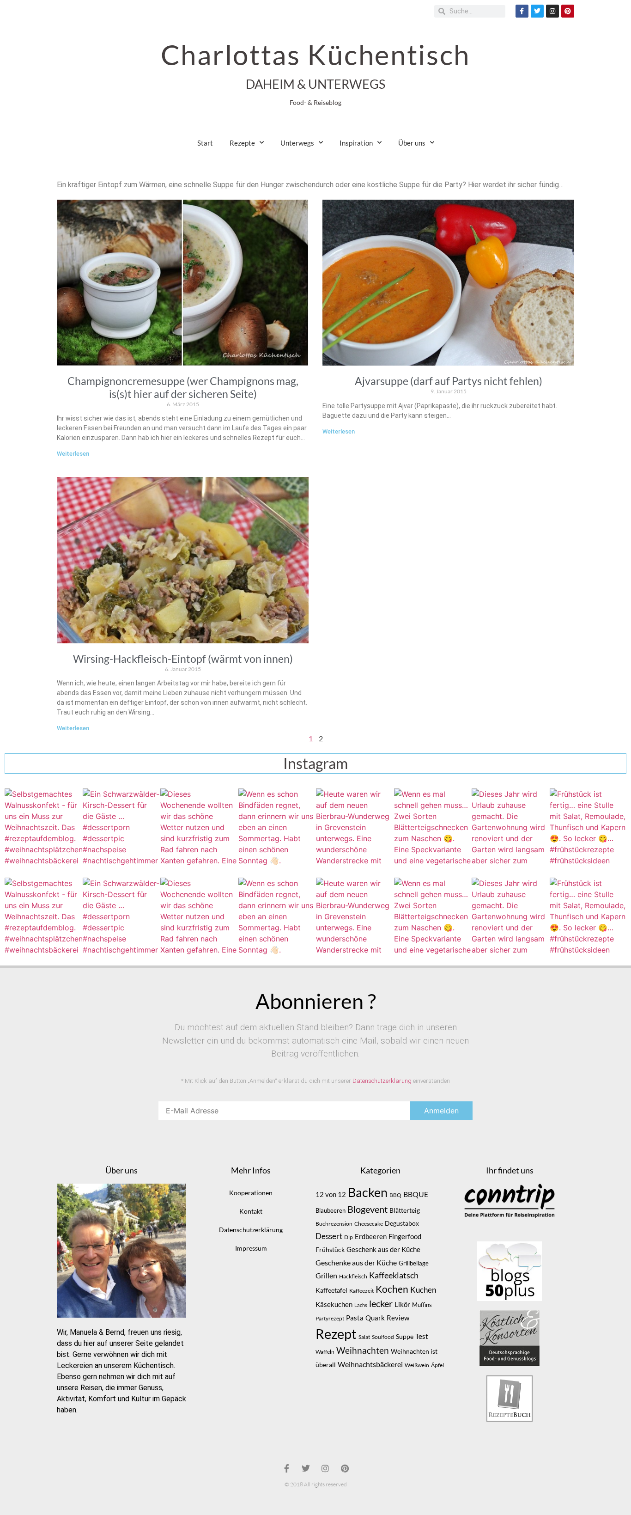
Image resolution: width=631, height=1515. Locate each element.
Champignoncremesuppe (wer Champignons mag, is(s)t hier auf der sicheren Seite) (182, 387)
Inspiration (356, 143)
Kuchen (423, 1290)
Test (421, 1336)
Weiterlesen (73, 453)
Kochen (392, 1289)
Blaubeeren (331, 1210)
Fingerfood (404, 1236)
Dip (348, 1237)
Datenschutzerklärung (382, 1080)
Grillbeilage (414, 1263)
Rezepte (242, 143)
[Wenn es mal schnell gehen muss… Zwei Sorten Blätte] (432, 827)
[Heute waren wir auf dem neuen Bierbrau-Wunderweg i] (354, 827)
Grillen (326, 1275)
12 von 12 (331, 1194)
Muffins (422, 1304)
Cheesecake (368, 1224)
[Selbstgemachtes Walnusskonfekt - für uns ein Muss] (43, 827)
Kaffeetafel (331, 1290)
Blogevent (367, 1209)
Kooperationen (251, 1193)
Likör (402, 1304)
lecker (381, 1303)
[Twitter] (537, 11)
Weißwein (417, 1365)
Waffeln (325, 1352)
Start (205, 143)
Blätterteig (404, 1210)
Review (398, 1318)
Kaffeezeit (361, 1291)
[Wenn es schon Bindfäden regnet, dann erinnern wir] (277, 827)
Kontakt (250, 1211)
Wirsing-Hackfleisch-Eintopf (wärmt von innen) (183, 658)
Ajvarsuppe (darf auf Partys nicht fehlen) (448, 380)
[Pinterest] (567, 11)
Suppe (404, 1336)
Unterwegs (297, 143)
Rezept (336, 1334)
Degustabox (402, 1223)
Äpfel (437, 1365)
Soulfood (383, 1337)
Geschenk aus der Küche (383, 1249)
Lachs (360, 1305)
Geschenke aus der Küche (356, 1262)
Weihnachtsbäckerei (370, 1364)
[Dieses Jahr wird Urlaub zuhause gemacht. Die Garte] (510, 827)
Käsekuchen (334, 1304)
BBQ (395, 1194)
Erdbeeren (371, 1236)
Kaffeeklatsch (394, 1275)
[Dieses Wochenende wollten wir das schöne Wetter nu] (198, 827)
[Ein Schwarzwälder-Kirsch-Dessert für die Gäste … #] (121, 827)
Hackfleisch (353, 1276)
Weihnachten (362, 1350)
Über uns (411, 143)
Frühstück (330, 1249)
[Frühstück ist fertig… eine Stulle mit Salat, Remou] (588, 827)
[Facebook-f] (522, 11)
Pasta (355, 1317)
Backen (368, 1192)
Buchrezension (334, 1223)
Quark (375, 1317)
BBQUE (415, 1194)
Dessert (329, 1236)
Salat (364, 1337)
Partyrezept (330, 1318)
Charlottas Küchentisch (315, 54)
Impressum (251, 1248)
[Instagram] (552, 11)
